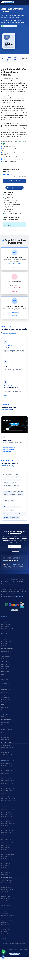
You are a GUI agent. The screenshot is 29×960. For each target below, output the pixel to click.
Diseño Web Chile (5, 874)
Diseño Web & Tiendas (9, 59)
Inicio (3, 60)
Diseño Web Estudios (6, 793)
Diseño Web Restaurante (6, 765)
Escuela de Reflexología (8, 449)
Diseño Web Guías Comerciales (8, 770)
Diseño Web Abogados (6, 775)
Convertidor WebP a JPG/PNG (7, 903)
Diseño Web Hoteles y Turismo (8, 786)
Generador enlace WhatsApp (7, 889)
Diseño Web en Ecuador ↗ (7, 924)
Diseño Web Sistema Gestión (7, 783)
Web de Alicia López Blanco (9, 447)
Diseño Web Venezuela (6, 861)
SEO (2, 681)
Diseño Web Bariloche (6, 839)
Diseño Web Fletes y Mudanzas (8, 798)
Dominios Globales (5, 884)
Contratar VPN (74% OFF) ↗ (7, 905)
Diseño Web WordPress (16, 59)
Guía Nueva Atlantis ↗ (6, 933)
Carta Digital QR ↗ (5, 922)
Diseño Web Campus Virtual (7, 768)
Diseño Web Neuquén (6, 825)
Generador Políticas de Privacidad (8, 900)
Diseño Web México (5, 847)
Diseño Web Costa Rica (6, 865)
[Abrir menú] (27, 2)
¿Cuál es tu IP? (4, 891)
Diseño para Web (5, 739)
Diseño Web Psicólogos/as (7, 778)
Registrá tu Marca (5, 732)
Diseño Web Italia (5, 856)
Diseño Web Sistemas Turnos (7, 788)
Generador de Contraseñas (7, 898)
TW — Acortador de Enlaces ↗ (8, 917)
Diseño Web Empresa (6, 645)
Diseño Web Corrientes (6, 821)
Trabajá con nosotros (6, 709)
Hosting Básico (4, 692)
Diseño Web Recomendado (7, 628)
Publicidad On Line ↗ (6, 911)
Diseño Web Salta (5, 837)
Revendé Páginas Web (6, 701)
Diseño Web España (5, 845)
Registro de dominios (6, 699)
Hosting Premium (5, 695)
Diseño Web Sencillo (5, 626)
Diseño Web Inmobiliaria (6, 763)
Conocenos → (19, 596)
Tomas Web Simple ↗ (6, 929)
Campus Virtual (6, 451)
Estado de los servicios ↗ (7, 752)
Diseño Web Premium (6, 631)
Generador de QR (5, 894)
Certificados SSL (5, 697)
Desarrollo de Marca (5, 735)
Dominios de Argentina (6, 887)
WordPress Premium (5, 653)
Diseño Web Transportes (6, 790)
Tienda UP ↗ (4, 938)
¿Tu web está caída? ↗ (6, 896)
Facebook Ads (4, 676)
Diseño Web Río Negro (6, 814)
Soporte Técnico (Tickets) (7, 749)
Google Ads (4, 674)
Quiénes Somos (4, 707)
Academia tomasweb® (6, 745)
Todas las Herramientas (6, 880)
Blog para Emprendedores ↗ (7, 920)
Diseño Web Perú (5, 852)
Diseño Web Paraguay (6, 863)
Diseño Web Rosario (5, 828)
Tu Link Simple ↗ (5, 913)
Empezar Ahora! (15, 181)
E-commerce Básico (5, 664)
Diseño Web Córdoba (6, 819)
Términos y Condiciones (6, 754)
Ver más (14, 267)
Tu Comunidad (4, 714)
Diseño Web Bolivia (5, 872)
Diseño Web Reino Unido (6, 858)
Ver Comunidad (15, 546)
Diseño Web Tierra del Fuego (7, 816)
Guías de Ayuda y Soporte (7, 747)
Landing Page (4, 621)
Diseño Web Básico (5, 624)
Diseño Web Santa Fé (6, 832)
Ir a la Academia (15, 551)
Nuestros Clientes (5, 712)
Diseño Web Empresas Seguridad (8, 800)
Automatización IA (5, 683)
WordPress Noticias (5, 656)
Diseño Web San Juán (6, 834)
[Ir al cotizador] (3, 957)
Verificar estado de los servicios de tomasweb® (15, 943)
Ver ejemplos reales (15, 188)
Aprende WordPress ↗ (6, 927)
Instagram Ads (4, 679)
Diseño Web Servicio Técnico (7, 780)
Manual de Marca (5, 737)
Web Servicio (4, 724)
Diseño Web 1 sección (6, 641)
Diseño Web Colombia (6, 849)
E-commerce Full (5, 666)
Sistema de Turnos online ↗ (7, 915)
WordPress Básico (5, 651)
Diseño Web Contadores (6, 773)
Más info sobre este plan (10, 26)
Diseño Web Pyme (5, 633)
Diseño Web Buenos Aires (7, 812)
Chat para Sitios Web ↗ (6, 936)
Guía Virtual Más (12, 564)
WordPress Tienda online (6, 658)
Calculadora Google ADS (6, 882)
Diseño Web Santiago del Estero (8, 823)
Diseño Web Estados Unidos (7, 854)
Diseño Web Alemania (6, 867)
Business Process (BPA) (6, 727)
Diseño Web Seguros (6, 796)
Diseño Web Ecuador (5, 870)
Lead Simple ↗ (4, 931)
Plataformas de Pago (5, 722)
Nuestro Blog (4, 716)
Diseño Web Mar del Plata (7, 830)
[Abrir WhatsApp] (3, 952)
